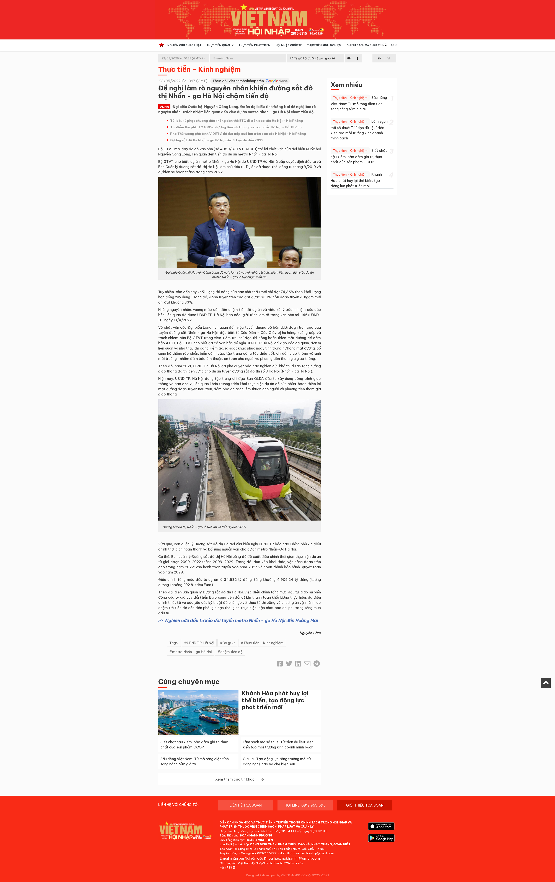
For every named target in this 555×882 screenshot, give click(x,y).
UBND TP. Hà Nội (200, 643)
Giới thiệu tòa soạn (365, 805)
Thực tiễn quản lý (220, 45)
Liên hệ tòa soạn (246, 805)
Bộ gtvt (229, 643)
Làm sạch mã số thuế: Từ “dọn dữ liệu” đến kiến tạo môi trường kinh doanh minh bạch (359, 129)
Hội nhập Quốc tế (289, 45)
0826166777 (267, 853)
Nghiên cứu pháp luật (184, 45)
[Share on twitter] (289, 663)
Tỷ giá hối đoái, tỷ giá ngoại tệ (314, 58)
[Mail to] (307, 663)
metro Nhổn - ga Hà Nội (192, 652)
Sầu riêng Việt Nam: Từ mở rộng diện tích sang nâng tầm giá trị (359, 103)
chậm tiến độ (231, 652)
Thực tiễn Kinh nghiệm (324, 45)
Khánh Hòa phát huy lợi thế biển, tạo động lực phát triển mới (275, 700)
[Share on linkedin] (298, 663)
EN (379, 58)
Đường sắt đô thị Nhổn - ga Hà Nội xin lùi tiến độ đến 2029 (216, 140)
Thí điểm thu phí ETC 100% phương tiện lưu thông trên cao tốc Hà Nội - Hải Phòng (236, 127)
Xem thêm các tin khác (235, 779)
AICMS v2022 (320, 875)
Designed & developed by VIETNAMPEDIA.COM (277, 875)
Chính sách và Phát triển (366, 45)
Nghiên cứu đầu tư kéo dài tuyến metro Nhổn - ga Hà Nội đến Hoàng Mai (241, 620)
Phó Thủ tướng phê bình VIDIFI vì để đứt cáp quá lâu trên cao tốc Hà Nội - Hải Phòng (238, 134)
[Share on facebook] (280, 663)
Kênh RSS (226, 867)
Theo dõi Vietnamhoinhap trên (238, 81)
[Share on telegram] (316, 663)
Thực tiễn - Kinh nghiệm (199, 69)
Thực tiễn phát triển (254, 45)
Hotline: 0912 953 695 (305, 805)
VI (388, 58)
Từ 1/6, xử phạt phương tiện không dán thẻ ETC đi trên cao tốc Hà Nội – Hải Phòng (236, 120)
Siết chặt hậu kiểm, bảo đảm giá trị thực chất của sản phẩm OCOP (359, 156)
